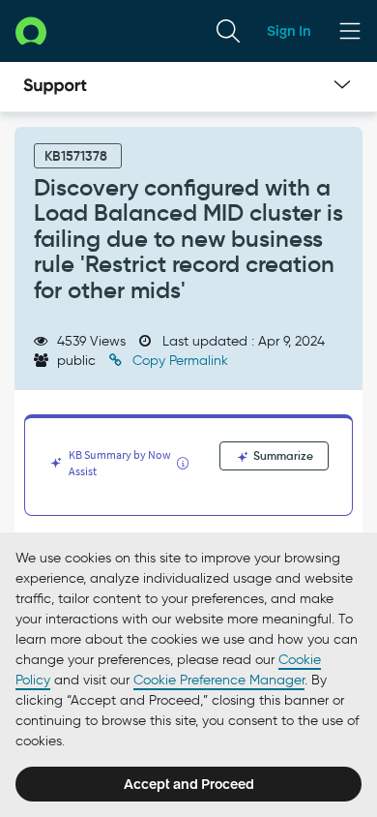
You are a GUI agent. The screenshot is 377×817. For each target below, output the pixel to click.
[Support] (55, 87)
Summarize (281, 455)
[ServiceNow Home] (30, 30)
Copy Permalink (178, 360)
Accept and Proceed (189, 784)
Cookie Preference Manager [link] (218, 680)
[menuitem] (228, 31)
